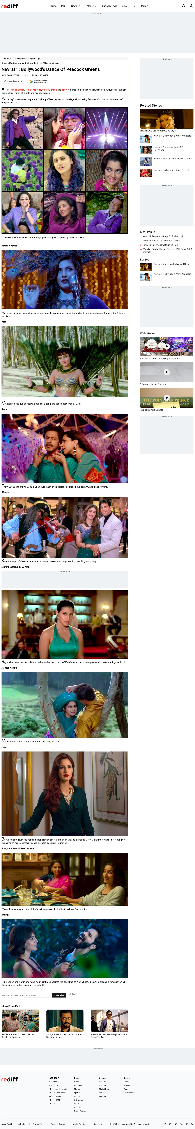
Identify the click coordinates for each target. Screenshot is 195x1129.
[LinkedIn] (192, 1124)
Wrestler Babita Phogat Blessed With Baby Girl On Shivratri (168, 250)
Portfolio (102, 1096)
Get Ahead (78, 1100)
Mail (63, 6)
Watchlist (103, 1093)
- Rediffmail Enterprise (58, 1089)
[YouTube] (187, 1124)
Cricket (77, 1096)
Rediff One (53, 1085)
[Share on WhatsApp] (165, 1124)
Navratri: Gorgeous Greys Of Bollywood (163, 236)
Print (74, 994)
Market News (104, 1089)
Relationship (129, 1093)
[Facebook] (176, 1124)
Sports (77, 1093)
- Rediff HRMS (55, 1096)
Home (53, 6)
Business (78, 1085)
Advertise (22, 1124)
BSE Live (102, 1082)
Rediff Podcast (80, 1111)
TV (133, 6)
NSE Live (102, 1085)
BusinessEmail (109, 6)
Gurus (124, 6)
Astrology (78, 1107)
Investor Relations (79, 1124)
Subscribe (59, 995)
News (74, 6)
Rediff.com (120, 1124)
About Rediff (7, 1124)
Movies (12, 63)
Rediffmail (53, 1082)
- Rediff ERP (54, 1104)
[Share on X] (170, 1124)
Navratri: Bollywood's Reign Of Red (160, 245)
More (143, 6)
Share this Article (14, 81)
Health (126, 1082)
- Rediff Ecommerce (57, 1093)
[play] (167, 346)
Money (90, 6)
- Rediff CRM (54, 1100)
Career (126, 1089)
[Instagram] (181, 1124)
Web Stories (147, 333)
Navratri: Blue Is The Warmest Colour (162, 240)
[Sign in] (191, 6)
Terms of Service (58, 1124)
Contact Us (98, 1124)
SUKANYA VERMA (11, 75)
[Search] (183, 6)
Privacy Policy (38, 1124)
